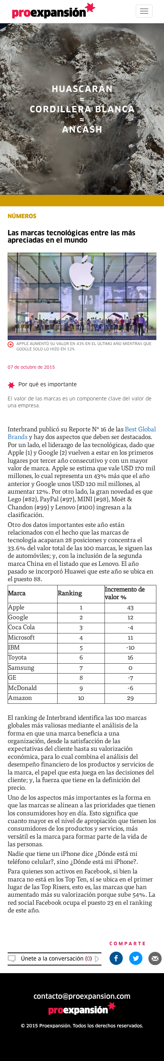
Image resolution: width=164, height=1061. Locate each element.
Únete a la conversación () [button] (56, 959)
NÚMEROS (22, 217)
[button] (155, 958)
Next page (82, 799)
